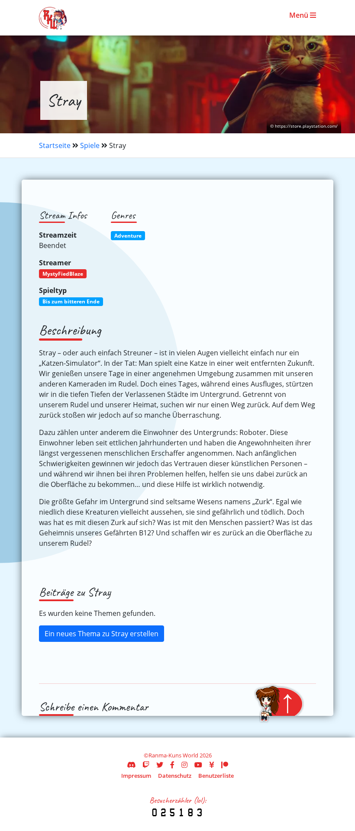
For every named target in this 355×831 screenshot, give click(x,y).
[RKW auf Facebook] (172, 765)
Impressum (136, 775)
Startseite (55, 145)
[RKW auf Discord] (131, 765)
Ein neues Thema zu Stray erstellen (101, 633)
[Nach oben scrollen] (278, 704)
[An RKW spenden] (211, 765)
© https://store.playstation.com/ (304, 126)
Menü (299, 15)
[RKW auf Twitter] (159, 765)
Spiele (90, 145)
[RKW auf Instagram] (184, 765)
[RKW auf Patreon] (224, 765)
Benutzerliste (216, 775)
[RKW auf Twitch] (145, 765)
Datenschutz (174, 775)
